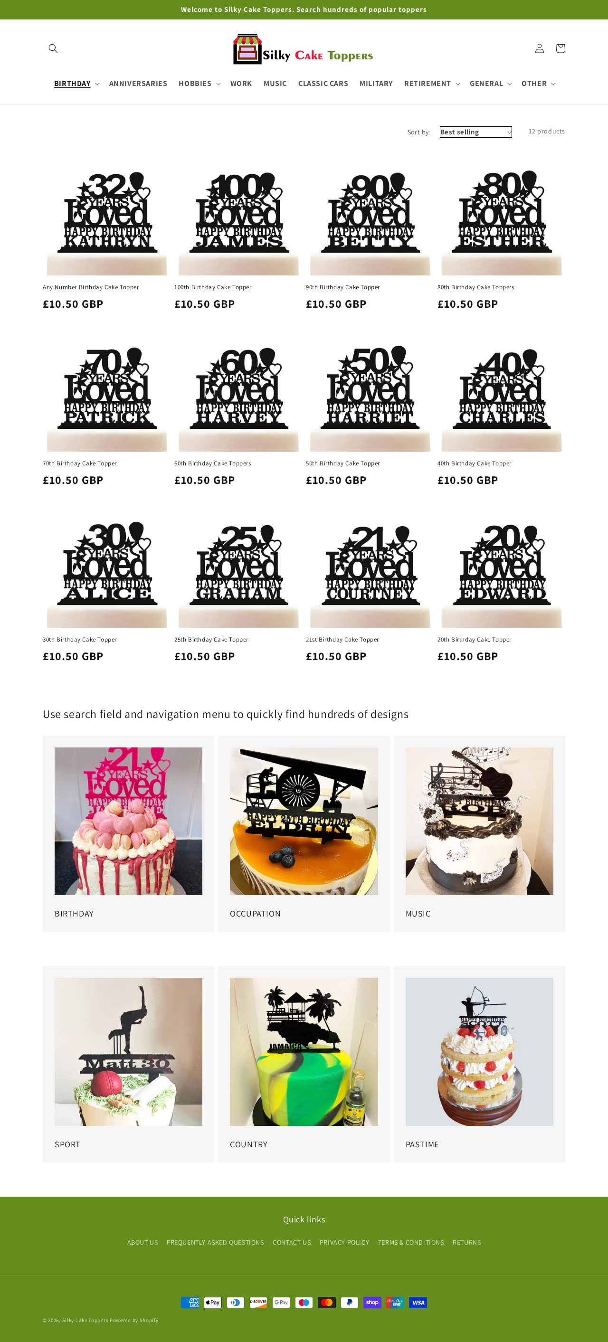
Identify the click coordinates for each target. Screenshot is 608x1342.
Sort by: (419, 132)
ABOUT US (142, 1242)
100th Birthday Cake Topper (213, 287)
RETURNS (467, 1242)
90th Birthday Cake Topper (343, 287)
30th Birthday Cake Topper (80, 639)
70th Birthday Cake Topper (80, 463)
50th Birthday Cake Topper (343, 463)
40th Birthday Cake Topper (474, 463)
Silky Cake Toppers (85, 1320)
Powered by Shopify (134, 1320)
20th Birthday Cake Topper (474, 639)
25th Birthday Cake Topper (211, 639)
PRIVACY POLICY (344, 1242)
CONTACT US (292, 1242)
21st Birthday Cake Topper (342, 639)
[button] (53, 48)
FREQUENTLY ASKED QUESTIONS (215, 1242)
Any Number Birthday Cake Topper (91, 287)
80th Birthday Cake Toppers (475, 287)
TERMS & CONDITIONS (411, 1242)
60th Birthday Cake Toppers (212, 463)
